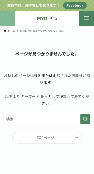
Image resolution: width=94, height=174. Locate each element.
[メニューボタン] (86, 18)
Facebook (75, 5)
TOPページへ (47, 137)
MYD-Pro (47, 18)
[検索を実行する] (85, 119)
